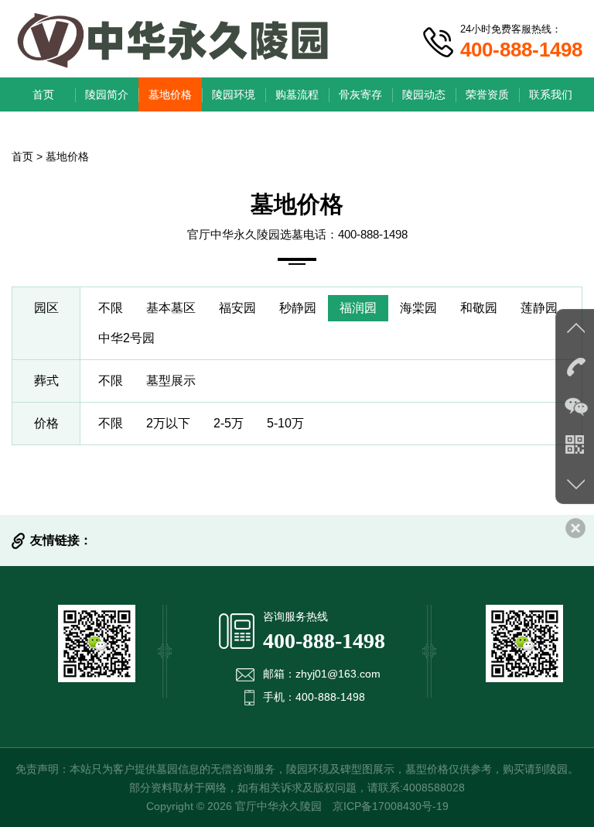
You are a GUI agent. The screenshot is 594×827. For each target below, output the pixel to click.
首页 (43, 94)
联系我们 (550, 94)
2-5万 (228, 423)
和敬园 (478, 307)
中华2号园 (126, 338)
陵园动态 (424, 94)
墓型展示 (171, 380)
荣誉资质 (487, 94)
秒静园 (297, 307)
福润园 (358, 307)
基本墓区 (171, 307)
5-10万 (285, 423)
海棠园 (418, 307)
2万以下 (168, 423)
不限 (110, 307)
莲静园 (539, 307)
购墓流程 (297, 94)
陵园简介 (106, 94)
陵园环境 (233, 94)
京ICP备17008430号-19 (391, 806)
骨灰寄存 (360, 94)
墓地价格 (170, 94)
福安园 (237, 307)
